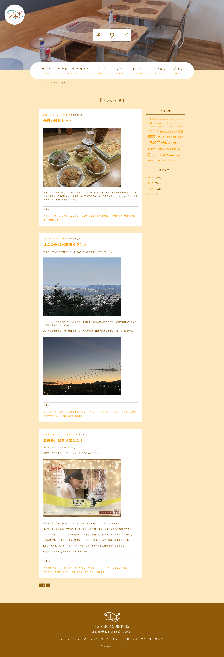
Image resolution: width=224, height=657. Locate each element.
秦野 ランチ (155, 156)
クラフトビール (170, 123)
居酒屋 (92, 216)
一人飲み (84, 216)
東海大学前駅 (129, 216)
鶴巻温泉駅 (53, 220)
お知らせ (47, 114)
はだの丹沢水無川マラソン (65, 244)
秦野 (45, 220)
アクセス (159, 70)
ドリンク (139, 70)
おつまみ (53, 216)
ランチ (100, 70)
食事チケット (89, 571)
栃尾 (165, 149)
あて (45, 216)
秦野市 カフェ (157, 161)
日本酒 (167, 136)
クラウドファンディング (85, 568)
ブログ (177, 70)
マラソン (116, 412)
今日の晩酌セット (57, 120)
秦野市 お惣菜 (175, 155)
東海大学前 (117, 216)
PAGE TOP (220, 654)
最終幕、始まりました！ (63, 440)
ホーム (46, 70)
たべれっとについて (73, 70)
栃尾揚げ (171, 148)
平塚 (158, 136)
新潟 (162, 137)
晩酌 (98, 216)
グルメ (178, 123)
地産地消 (173, 132)
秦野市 (70, 415)
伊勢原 (163, 131)
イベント (177, 119)
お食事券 (47, 568)
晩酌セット (106, 216)
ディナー (119, 70)
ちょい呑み (62, 216)
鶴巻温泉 (78, 415)
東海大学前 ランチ (62, 571)
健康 (168, 132)
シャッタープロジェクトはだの (109, 568)
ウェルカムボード (158, 123)
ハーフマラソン (104, 412)
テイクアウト (171, 126)
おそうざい (153, 119)
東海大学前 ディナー (52, 415)
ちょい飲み (73, 216)
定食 (180, 131)
